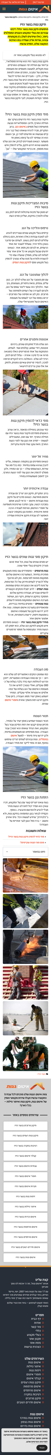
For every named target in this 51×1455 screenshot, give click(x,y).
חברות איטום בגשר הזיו (25, 1186)
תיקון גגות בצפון (25, 17)
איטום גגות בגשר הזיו (25, 1257)
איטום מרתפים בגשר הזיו (25, 1237)
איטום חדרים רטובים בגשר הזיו (25, 1247)
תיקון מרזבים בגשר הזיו (25, 1125)
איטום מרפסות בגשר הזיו (25, 1227)
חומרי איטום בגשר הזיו (25, 1176)
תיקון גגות (36, 17)
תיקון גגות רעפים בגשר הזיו (25, 1135)
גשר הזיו (41, 1074)
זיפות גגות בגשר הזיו (25, 1196)
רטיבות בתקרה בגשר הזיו (25, 1145)
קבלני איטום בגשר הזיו (25, 1156)
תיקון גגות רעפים (21, 262)
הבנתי (41, 1447)
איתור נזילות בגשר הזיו (25, 1206)
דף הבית (45, 17)
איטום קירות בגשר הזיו (25, 1216)
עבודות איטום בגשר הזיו (25, 1166)
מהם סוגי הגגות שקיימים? (32, 842)
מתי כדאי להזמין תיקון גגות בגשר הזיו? (26, 836)
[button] (4, 9)
